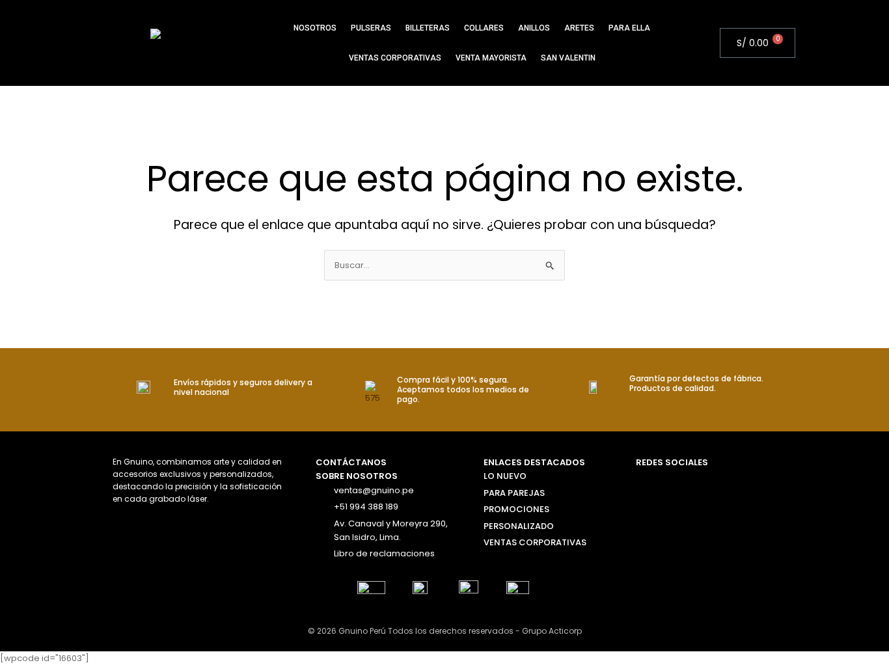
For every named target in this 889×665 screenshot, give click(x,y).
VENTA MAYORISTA (491, 57)
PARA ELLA (629, 28)
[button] (714, 43)
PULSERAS (371, 28)
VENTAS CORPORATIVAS (395, 57)
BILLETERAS (427, 28)
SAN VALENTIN (568, 57)
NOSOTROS (315, 28)
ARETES (579, 28)
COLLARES (484, 28)
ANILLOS (534, 28)
